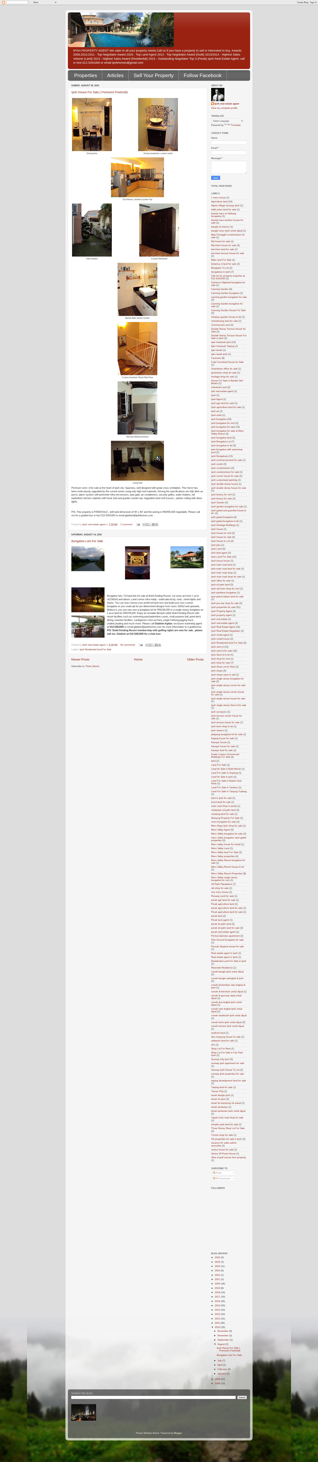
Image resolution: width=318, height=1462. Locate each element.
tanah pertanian (219, 1107)
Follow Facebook (203, 75)
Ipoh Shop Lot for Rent (223, 666)
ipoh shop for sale (220, 663)
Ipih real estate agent (222, 391)
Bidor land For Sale (221, 260)
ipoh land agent (219, 553)
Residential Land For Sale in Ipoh (228, 961)
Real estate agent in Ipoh (224, 957)
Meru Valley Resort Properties (226, 873)
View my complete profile (224, 108)
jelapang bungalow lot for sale (226, 734)
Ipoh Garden (217, 502)
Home (138, 659)
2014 (218, 1310)
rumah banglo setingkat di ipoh (227, 978)
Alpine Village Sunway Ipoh (225, 205)
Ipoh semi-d (217, 647)
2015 (218, 1305)
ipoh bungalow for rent (223, 423)
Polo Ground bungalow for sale (227, 940)
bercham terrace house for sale (227, 253)
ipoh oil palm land (220, 584)
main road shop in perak (224, 806)
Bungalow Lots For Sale (87, 541)
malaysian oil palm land (223, 810)
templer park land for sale (224, 1124)
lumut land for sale (221, 802)
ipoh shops (217, 670)
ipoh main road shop (222, 572)
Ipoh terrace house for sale (225, 722)
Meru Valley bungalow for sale (227, 833)
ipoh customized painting (224, 480)
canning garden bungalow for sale (229, 297)
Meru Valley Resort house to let (227, 867)
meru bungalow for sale (223, 822)
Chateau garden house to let (226, 317)
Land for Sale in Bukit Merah (226, 769)
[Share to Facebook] (153, 524)
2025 (218, 1262)
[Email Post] (138, 524)
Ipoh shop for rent (220, 659)
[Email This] (144, 524)
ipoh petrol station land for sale (227, 596)
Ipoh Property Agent (221, 611)
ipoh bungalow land (221, 437)
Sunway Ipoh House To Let (225, 1070)
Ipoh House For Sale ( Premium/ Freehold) (99, 92)
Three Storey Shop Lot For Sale (228, 1128)
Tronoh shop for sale (222, 1135)
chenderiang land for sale (224, 321)
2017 (218, 1297)
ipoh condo (217, 464)
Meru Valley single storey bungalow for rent (224, 878)
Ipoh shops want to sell (223, 674)
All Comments (222, 1178)
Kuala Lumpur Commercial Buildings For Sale (225, 755)
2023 (218, 1270)
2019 (218, 1288)
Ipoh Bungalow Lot (221, 441)
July (219, 1360)
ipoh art (215, 411)
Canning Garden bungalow (225, 293)
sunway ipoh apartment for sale (227, 1063)
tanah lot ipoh (218, 1099)
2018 (218, 1292)
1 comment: (126, 524)
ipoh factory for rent (221, 494)
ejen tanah (216, 350)
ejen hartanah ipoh (221, 342)
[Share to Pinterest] (156, 524)
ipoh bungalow (218, 419)
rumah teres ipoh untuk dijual (226, 1022)
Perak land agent (220, 920)
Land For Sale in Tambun (224, 787)
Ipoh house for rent (221, 533)
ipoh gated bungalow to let (225, 521)
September (223, 1340)
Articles (115, 75)
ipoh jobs (216, 545)
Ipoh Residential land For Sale (95, 649)
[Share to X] (150, 524)
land (213, 761)
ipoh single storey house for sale (228, 698)
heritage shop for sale (222, 376)
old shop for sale (220, 888)
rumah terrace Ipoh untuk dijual (227, 1026)
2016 (218, 1301)
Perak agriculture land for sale (227, 912)
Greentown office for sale (224, 368)
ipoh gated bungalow (222, 517)
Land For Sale (218, 765)
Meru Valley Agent (220, 830)
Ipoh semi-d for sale (221, 651)
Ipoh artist (216, 415)
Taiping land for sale (221, 1087)
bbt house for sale (220, 241)
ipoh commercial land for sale (226, 460)
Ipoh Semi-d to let (220, 655)
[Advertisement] (226, 1233)
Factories (216, 358)
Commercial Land (220, 325)
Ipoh (213, 395)
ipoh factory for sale (221, 498)
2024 (218, 1266)
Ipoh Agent (216, 399)
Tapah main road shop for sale (227, 1117)
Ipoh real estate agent (226, 103)
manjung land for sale (222, 814)
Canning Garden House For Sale (228, 310)
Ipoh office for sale (221, 580)
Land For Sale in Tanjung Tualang (229, 791)
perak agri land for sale (223, 900)
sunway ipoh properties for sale (227, 1074)
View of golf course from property (228, 1157)
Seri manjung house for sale (226, 1037)
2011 (217, 1323)
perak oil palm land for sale (225, 928)
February (222, 1369)
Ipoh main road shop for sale (226, 576)
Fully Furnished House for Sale (227, 362)
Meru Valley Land (220, 848)
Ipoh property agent (221, 615)
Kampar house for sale (223, 746)
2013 (218, 1314)
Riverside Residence (222, 967)
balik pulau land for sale (223, 209)
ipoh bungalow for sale (223, 427)
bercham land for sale (222, 249)
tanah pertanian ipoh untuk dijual (228, 1111)
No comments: (128, 645)
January (222, 1373)
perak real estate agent (223, 932)
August (221, 1344)
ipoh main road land (221, 565)
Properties (85, 75)
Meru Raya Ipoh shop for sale (226, 826)
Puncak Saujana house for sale (227, 946)
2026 (218, 1257)
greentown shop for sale (224, 372)
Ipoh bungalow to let (221, 445)
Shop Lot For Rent (221, 1048)
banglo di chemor (220, 227)
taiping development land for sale (228, 1080)
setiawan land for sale (222, 1040)
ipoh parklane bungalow (223, 592)
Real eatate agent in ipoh (224, 953)
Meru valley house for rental (225, 844)
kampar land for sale (222, 750)
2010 (218, 1327)
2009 (218, 1379)
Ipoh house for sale (221, 537)
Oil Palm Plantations (221, 884)
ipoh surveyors (219, 712)
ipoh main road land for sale (225, 568)
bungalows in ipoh (220, 272)
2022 (218, 1275)
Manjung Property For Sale (225, 818)
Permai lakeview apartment (225, 936)
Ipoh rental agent (220, 635)
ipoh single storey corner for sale (228, 685)
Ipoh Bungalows (219, 456)
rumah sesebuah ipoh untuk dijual (229, 1015)
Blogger (178, 1433)
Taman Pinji (217, 1091)
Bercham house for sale (223, 245)
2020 (218, 1283)
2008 (218, 1383)
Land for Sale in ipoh (222, 777)
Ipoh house (217, 529)
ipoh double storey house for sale (228, 488)
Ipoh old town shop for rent (225, 588)
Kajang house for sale (222, 738)
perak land (216, 916)
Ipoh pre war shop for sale (225, 603)
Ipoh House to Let (220, 541)
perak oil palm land (221, 924)
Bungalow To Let (220, 268)
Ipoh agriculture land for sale (226, 407)
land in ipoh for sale (221, 798)
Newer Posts (80, 659)
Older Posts (195, 659)
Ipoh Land (216, 549)
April (220, 1365)
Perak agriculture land (222, 904)
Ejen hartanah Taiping (222, 346)
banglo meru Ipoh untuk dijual (226, 231)
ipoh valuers (217, 730)
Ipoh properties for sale (223, 607)
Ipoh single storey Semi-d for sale (228, 705)
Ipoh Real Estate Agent (223, 627)
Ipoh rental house (220, 639)
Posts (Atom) (92, 666)
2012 (218, 1318)
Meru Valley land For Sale (224, 852)
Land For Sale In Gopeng (224, 773)
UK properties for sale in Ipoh (226, 1139)
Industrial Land (219, 387)
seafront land (218, 1033)
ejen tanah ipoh (219, 354)
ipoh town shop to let (222, 726)
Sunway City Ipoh (220, 1059)
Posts (218, 1173)
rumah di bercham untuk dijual (227, 991)
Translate (236, 125)
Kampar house (219, 742)
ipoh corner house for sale (225, 476)
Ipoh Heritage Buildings (223, 525)
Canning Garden (220, 289)
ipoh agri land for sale (222, 403)
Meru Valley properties (223, 856)
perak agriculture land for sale (226, 908)
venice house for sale (222, 1149)
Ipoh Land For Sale (221, 557)
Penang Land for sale (222, 896)
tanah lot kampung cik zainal (226, 1103)
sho (213, 1044)
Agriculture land (219, 201)
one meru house (219, 892)
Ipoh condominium (221, 468)
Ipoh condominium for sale (225, 472)
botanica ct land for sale (223, 264)
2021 (218, 1279)
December (223, 1331)
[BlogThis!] (147, 524)
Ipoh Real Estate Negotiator (225, 631)
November (223, 1335)
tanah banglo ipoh (220, 1095)
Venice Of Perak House (223, 1153)
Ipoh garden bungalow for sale (227, 506)
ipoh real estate (219, 619)
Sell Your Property (154, 75)
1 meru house (218, 197)
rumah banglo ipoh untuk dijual (227, 971)
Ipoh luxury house (220, 561)
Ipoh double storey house (224, 484)
